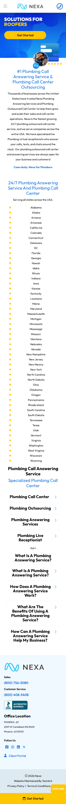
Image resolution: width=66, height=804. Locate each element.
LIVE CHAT (58, 788)
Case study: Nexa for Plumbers (33, 167)
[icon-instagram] (12, 747)
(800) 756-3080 (16, 683)
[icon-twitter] (24, 747)
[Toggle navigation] (5, 6)
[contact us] (59, 6)
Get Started (25, 35)
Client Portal (17, 756)
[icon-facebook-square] (6, 747)
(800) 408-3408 (16, 695)
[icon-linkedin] (18, 747)
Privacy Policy (15, 786)
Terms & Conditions (38, 786)
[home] (30, 6)
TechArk (47, 781)
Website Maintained (26, 781)
